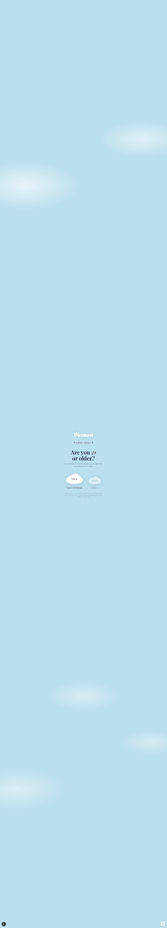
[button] (4, 924)
